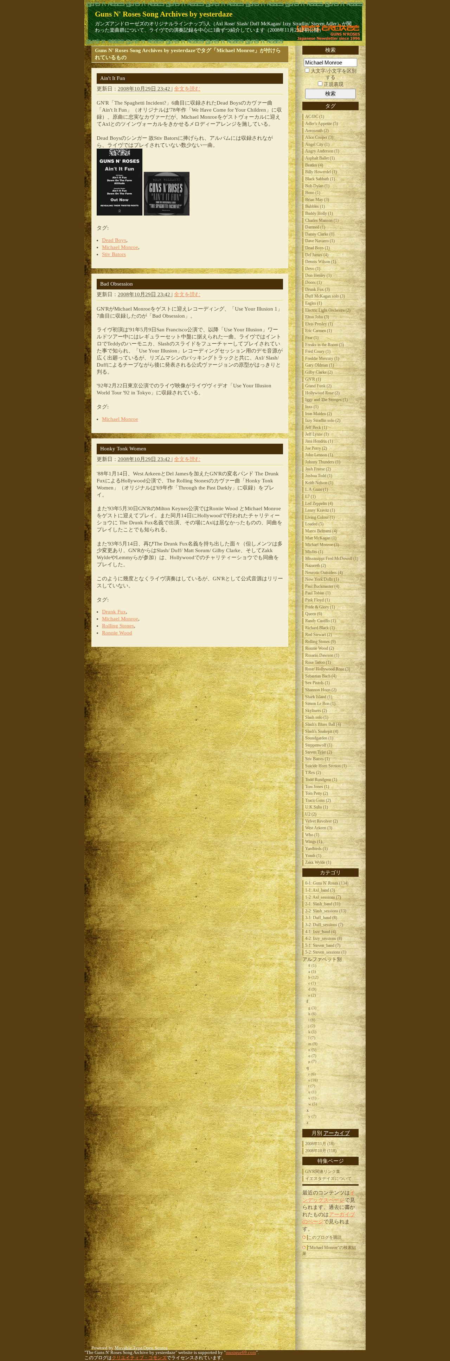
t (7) (311, 1086)
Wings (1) (313, 841)
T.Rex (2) (313, 772)
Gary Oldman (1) (319, 365)
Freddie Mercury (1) (322, 358)
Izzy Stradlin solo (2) (322, 420)
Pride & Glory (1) (320, 607)
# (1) (312, 965)
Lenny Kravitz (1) (320, 510)
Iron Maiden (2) (318, 413)
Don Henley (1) (318, 275)
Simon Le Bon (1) (320, 703)
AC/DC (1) (314, 116)
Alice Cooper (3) (319, 137)
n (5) (312, 1050)
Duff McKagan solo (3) (325, 296)
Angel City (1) (317, 144)
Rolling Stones (118, 626)
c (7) (312, 983)
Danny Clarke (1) (319, 234)
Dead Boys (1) (317, 247)
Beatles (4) (314, 165)
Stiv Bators (114, 254)
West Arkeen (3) (318, 827)
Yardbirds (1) (316, 848)
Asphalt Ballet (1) (320, 158)
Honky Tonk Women (123, 448)
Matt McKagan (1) (320, 538)
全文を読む (187, 89)
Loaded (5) (314, 524)
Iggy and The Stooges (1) (326, 399)
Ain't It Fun (112, 78)
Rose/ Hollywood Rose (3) (327, 669)
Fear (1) (312, 337)
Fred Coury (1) (317, 351)
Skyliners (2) (316, 710)
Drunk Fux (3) (317, 289)
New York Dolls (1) (322, 579)
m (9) (312, 1044)
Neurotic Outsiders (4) (324, 572)
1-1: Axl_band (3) (320, 890)
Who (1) (312, 834)
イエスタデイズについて (328, 1178)
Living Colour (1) (320, 517)
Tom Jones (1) (317, 786)
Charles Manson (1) (322, 220)
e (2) (312, 995)
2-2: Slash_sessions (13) (325, 911)
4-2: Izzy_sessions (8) (323, 938)
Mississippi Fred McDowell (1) (331, 558)
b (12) (313, 977)
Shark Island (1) (318, 696)
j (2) (311, 1026)
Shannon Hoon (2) (320, 689)
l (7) (311, 1038)
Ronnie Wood (117, 633)
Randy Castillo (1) (320, 620)
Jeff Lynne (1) (317, 434)
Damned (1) (315, 227)
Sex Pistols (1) (317, 682)
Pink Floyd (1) (317, 600)
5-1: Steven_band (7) (322, 945)
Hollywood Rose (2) (322, 393)
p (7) (312, 1061)
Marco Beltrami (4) (321, 531)
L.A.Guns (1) (316, 489)
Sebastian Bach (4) (320, 676)
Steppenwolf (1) (318, 745)
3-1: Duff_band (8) (321, 917)
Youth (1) (313, 855)
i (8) (311, 1020)
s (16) (313, 1080)
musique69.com (241, 1352)
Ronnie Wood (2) (319, 648)
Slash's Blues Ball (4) (323, 724)
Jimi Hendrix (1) (319, 441)
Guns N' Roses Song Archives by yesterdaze (163, 14)
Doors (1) (313, 282)
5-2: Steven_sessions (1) (325, 952)
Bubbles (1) (315, 206)
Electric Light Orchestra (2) (328, 310)
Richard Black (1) (320, 627)
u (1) (312, 1092)
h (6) (312, 1014)
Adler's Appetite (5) (321, 123)
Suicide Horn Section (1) (326, 765)
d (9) (312, 989)
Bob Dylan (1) (317, 185)
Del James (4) (316, 254)
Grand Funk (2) (318, 385)
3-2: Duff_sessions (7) (324, 924)
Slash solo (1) (316, 717)
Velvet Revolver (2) (321, 821)
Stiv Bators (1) (317, 758)
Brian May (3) (317, 199)
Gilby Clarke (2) (319, 372)
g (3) (312, 1008)
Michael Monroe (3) (322, 544)
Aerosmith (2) (317, 130)
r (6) (312, 1074)
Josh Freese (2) (318, 469)
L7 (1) (310, 496)
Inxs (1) (312, 406)
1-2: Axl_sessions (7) (323, 897)
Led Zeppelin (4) (319, 503)
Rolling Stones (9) (320, 641)
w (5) (312, 1104)
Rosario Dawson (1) (322, 655)
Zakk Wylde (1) (318, 862)
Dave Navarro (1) (320, 240)
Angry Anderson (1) (322, 151)
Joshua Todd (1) (318, 475)
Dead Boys (114, 240)
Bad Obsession (116, 284)
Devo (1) (312, 268)
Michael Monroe (120, 247)
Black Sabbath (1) (320, 178)
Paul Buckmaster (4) (322, 586)
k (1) (312, 1032)
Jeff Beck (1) (316, 427)
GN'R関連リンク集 (322, 1171)
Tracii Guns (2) (318, 800)
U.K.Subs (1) (316, 807)
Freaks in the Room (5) (324, 344)
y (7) (312, 1116)
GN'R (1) (313, 379)
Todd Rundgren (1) (321, 779)
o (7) (312, 1056)
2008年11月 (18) (319, 1143)
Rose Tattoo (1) (318, 662)
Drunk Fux (114, 611)
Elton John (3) (317, 316)
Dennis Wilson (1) (320, 261)
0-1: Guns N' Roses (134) (326, 883)
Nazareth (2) (315, 565)
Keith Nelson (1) (319, 482)
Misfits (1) (314, 551)
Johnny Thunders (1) (322, 462)
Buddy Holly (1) (319, 213)
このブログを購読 (325, 1237)
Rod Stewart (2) (318, 634)
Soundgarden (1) (319, 738)
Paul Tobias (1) (317, 593)
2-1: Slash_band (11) (322, 903)
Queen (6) (313, 613)
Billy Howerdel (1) (321, 171)
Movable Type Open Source (141, 1348)
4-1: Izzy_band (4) (320, 931)
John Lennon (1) (319, 454)
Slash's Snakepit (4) (321, 731)
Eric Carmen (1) (318, 330)
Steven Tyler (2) (318, 752)
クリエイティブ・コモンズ (139, 1357)
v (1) (312, 1098)
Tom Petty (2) (316, 793)
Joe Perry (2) (316, 448)
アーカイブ (336, 1133)
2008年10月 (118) (320, 1150)
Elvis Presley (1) (319, 323)
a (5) (312, 971)
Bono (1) (312, 192)
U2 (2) (310, 814)
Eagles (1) (313, 303)
